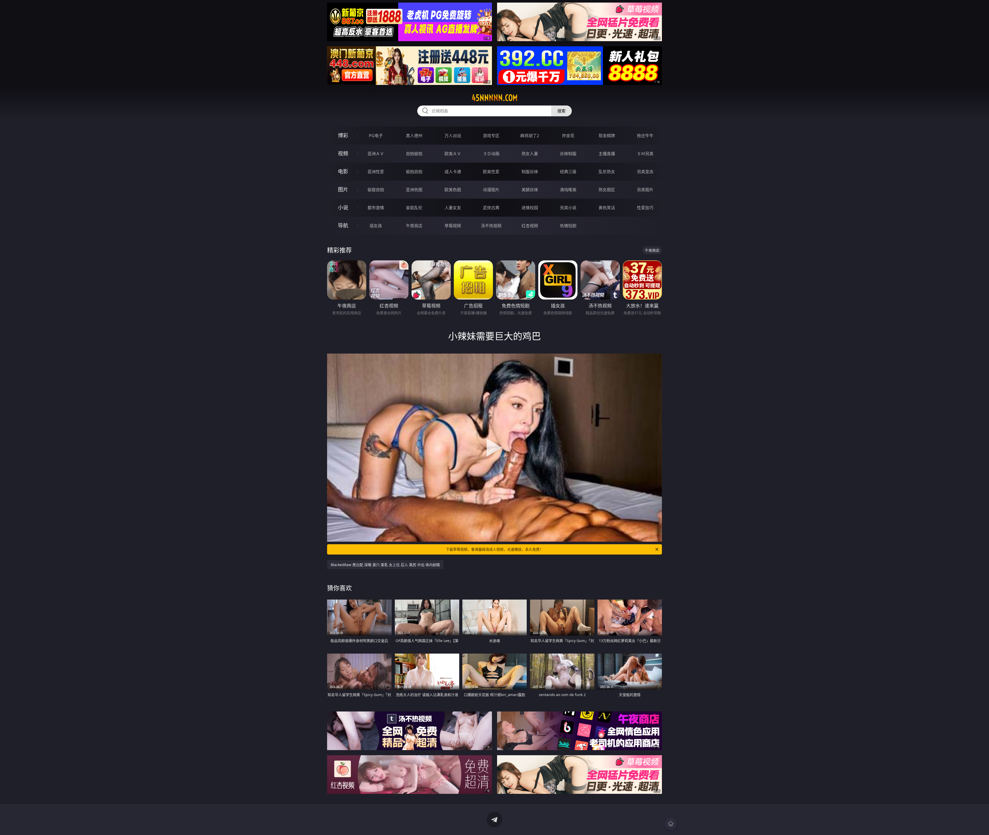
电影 (343, 171)
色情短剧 (568, 225)
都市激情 (376, 207)
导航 (343, 225)
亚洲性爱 (376, 171)
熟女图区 (607, 189)
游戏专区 (491, 135)
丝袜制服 (568, 153)
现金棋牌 (607, 135)
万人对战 (453, 135)
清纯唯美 (568, 189)
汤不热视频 (491, 225)
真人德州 (414, 135)
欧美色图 (453, 189)
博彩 (343, 135)
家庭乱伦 (414, 207)
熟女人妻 (530, 153)
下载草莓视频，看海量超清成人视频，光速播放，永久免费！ (494, 549)
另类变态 (645, 171)
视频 (343, 153)
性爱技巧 (645, 207)
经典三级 (568, 171)
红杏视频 (530, 225)
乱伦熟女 (607, 171)
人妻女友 (453, 207)
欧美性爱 (491, 171)
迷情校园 (530, 207)
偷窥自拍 (376, 189)
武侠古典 (491, 207)
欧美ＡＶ (453, 153)
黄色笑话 (607, 207)
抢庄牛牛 (645, 135)
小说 (343, 207)
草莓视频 (453, 225)
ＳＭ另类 (645, 153)
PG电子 (376, 135)
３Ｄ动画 (491, 153)
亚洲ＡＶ (376, 153)
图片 (343, 189)
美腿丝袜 (530, 189)
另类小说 (568, 207)
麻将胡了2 (529, 135)
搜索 (561, 111)
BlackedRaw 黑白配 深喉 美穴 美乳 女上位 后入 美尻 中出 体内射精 (385, 564)
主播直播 (607, 153)
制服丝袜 (530, 171)
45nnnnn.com (495, 98)
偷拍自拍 (414, 171)
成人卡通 (453, 171)
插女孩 (376, 225)
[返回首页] (670, 824)
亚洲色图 (414, 189)
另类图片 (645, 189)
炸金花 (568, 135)
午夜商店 (414, 225)
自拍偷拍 (414, 153)
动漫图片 (491, 189)
